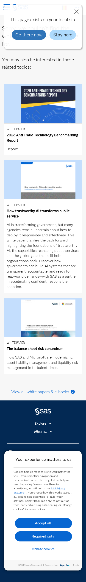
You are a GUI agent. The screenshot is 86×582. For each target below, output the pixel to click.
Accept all (43, 523)
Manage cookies (43, 549)
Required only (43, 536)
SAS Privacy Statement (30, 565)
